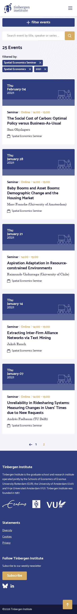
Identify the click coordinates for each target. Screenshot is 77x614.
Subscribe (14, 576)
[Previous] (30, 444)
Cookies (7, 537)
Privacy (6, 543)
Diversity (7, 530)
